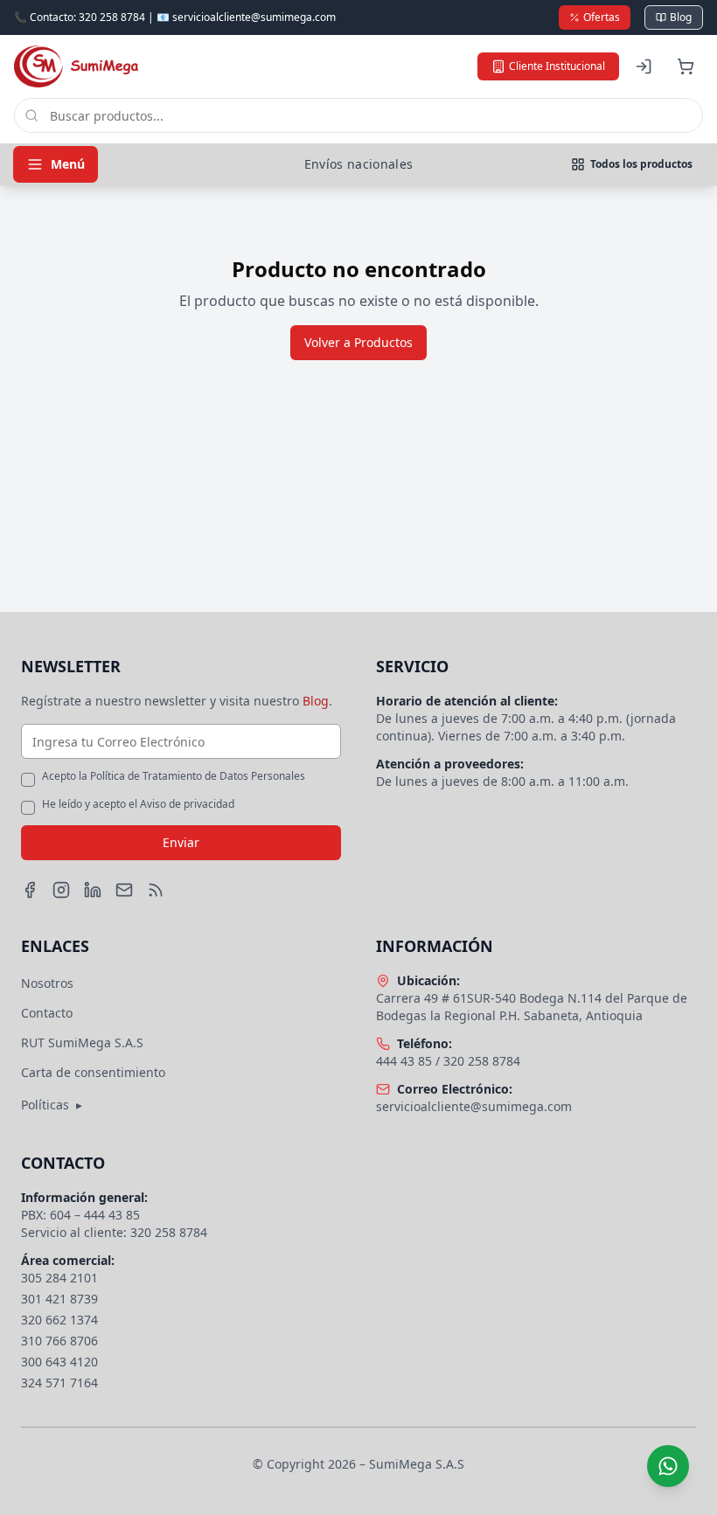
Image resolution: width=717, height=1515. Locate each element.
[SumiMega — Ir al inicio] (76, 66)
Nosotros (47, 983)
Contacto (47, 1012)
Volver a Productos (358, 342)
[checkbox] (28, 780)
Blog (681, 17)
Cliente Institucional (557, 66)
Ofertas (601, 17)
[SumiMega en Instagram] (61, 890)
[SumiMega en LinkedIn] (92, 890)
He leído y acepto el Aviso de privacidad (138, 804)
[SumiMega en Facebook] (29, 890)
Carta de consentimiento (93, 1072)
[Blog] (155, 890)
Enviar (181, 842)
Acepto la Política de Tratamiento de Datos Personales (173, 776)
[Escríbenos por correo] (124, 890)
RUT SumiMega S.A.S (82, 1042)
